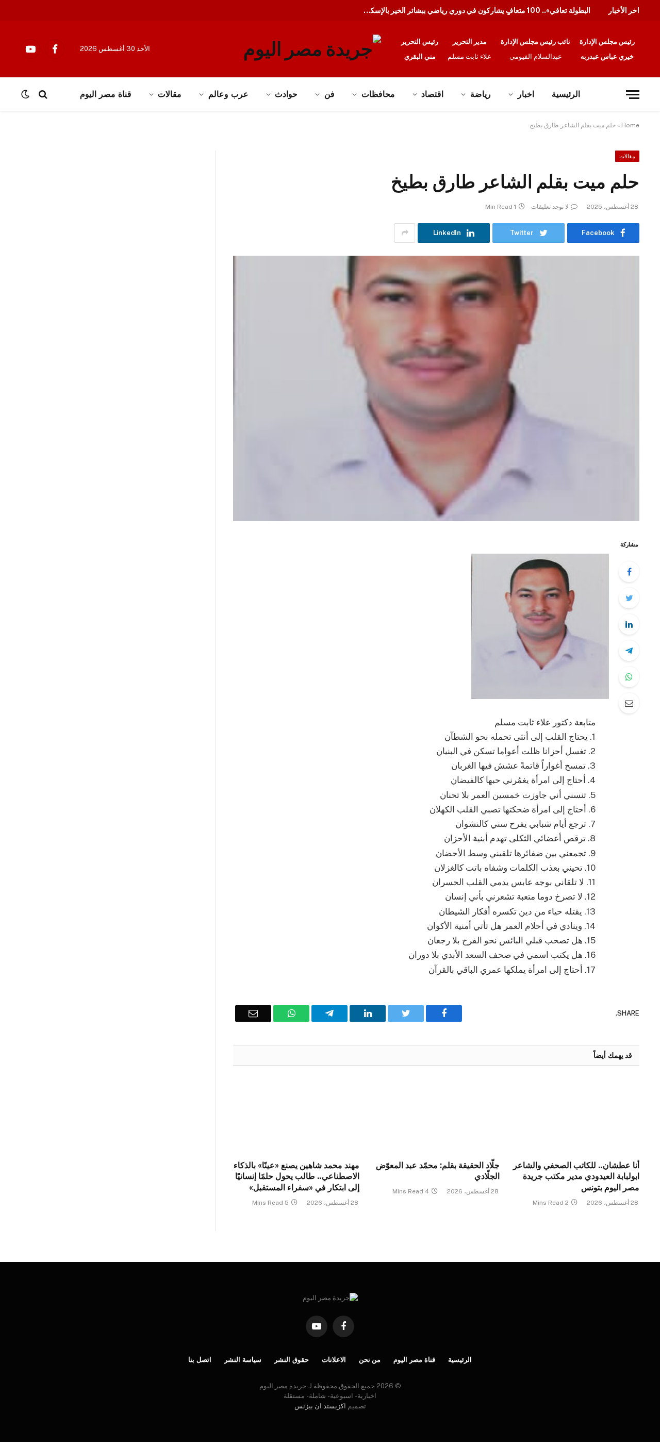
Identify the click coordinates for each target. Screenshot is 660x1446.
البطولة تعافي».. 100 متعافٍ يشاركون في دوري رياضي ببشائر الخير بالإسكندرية (474, 10)
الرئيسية (566, 94)
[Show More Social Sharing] (404, 233)
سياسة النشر (242, 1360)
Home (630, 125)
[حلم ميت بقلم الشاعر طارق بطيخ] (436, 388)
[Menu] (632, 94)
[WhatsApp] (629, 677)
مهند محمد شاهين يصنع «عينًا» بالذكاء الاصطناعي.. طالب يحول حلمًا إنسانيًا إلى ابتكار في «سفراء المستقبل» (296, 1176)
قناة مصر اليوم (414, 1360)
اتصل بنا (199, 1360)
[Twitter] (629, 598)
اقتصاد (432, 94)
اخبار (526, 94)
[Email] (629, 703)
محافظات (378, 94)
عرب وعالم (228, 94)
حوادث (286, 94)
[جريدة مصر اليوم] (312, 49)
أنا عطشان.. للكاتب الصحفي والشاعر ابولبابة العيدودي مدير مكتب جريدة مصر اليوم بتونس (576, 1176)
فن (329, 94)
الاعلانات (334, 1360)
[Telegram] (629, 650)
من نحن (370, 1360)
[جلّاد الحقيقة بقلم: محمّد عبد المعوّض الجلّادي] (436, 1116)
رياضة (480, 94)
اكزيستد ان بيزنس (320, 1406)
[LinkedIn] (629, 624)
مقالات (627, 156)
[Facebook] (629, 571)
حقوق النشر (291, 1360)
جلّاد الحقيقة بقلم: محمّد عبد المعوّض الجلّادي (437, 1171)
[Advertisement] (107, 226)
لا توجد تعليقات (550, 206)
